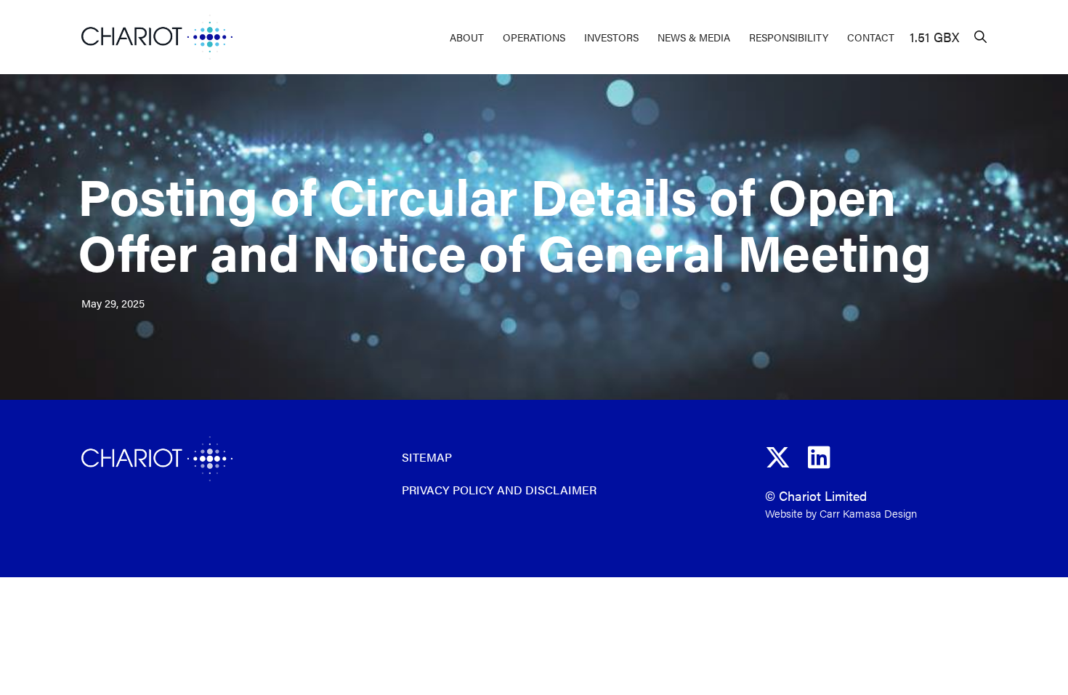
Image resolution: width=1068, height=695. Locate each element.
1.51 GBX (934, 37)
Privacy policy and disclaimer (499, 489)
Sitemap (427, 457)
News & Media (694, 37)
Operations (534, 37)
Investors (611, 37)
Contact (870, 37)
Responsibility (788, 37)
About (467, 37)
